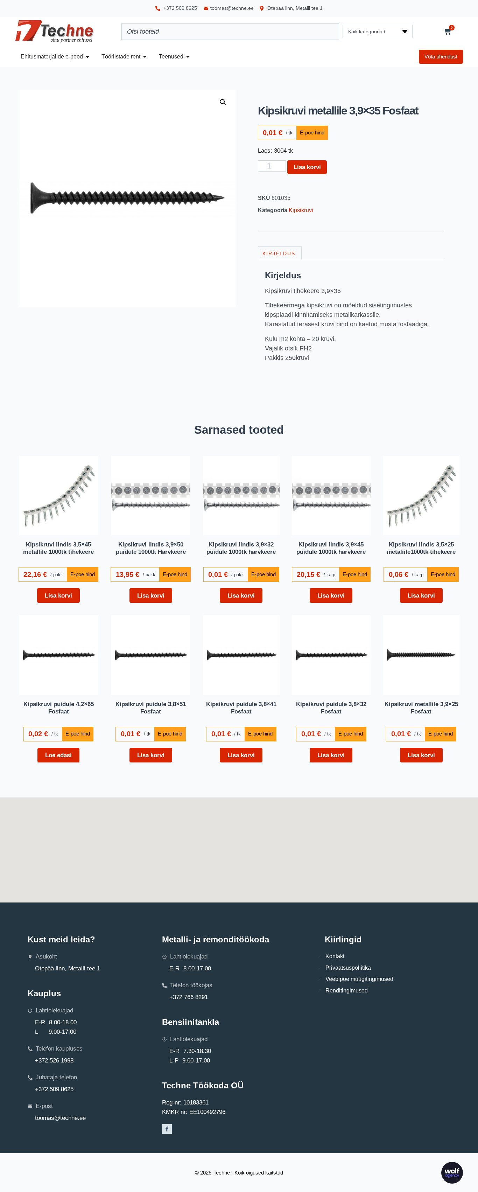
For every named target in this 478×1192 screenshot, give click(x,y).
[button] (223, 102)
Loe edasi (58, 755)
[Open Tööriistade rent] (145, 57)
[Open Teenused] (188, 57)
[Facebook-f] (167, 1129)
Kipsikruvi (301, 210)
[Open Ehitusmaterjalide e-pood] (87, 57)
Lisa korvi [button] (58, 595)
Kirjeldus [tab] (278, 253)
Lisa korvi (307, 167)
